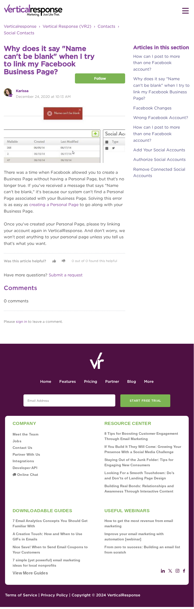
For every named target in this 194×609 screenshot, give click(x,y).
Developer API (25, 468)
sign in (21, 322)
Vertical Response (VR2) (67, 26)
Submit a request (65, 275)
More (149, 381)
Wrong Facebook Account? (160, 117)
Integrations (23, 461)
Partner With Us (26, 454)
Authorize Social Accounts (159, 159)
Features (67, 381)
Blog (131, 381)
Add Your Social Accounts (159, 150)
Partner (112, 381)
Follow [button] (100, 78)
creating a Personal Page (53, 204)
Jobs (17, 441)
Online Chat (27, 475)
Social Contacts (19, 33)
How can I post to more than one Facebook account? (156, 63)
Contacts (106, 26)
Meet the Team (25, 434)
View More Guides (30, 573)
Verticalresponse (20, 26)
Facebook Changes (152, 108)
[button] (54, 261)
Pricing (90, 381)
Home (45, 381)
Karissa (22, 91)
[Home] (50, 11)
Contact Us (22, 448)
